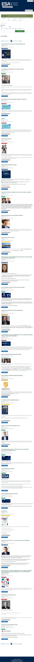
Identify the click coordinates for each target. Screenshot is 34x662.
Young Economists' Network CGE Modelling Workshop (12, 375)
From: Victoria (3, 196)
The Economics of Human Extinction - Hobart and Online (12, 69)
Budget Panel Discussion (6, 138)
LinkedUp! (3, 118)
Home (4, 18)
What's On (14, 18)
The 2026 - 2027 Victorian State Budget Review (10, 425)
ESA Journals (30, 18)
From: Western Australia (5, 314)
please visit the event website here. (12, 637)
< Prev (6, 643)
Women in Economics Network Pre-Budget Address (11, 354)
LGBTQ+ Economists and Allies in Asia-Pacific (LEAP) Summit (13, 287)
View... (4, 115)
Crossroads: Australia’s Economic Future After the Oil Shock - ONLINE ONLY (16, 192)
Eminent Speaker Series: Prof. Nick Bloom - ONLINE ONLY (12, 215)
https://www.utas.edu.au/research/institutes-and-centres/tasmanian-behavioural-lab (15, 487)
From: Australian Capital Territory (6, 404)
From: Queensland (4, 103)
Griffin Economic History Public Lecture (9, 493)
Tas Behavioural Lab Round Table (7, 468)
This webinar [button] (16, 205)
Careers (9, 20)
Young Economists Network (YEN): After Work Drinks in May (13, 44)
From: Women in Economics (5, 357)
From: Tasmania (3, 73)
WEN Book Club (4, 511)
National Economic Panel (22, 18)
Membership (15, 20)
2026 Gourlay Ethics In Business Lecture (9, 624)
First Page (2, 643)
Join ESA (29, 10)
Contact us (20, 20)
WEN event (22, 28)
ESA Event (8, 28)
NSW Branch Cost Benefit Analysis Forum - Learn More (17, 15)
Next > (16, 643)
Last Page (19, 643)
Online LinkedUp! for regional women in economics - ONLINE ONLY (14, 99)
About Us (9, 18)
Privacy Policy (21, 660)
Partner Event (13, 28)
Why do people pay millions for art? (8, 594)
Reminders (17, 28)
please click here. (14, 305)
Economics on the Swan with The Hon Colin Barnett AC (12, 310)
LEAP (5, 298)
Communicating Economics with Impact (9, 164)
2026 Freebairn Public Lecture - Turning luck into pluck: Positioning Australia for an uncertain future (15, 450)
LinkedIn (15, 659)
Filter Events (20, 31)
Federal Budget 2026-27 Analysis (7, 237)
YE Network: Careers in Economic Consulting (10, 400)
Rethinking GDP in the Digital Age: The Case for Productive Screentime (15, 540)
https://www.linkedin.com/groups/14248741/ (15, 488)
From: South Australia (4, 143)
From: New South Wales (4, 48)
